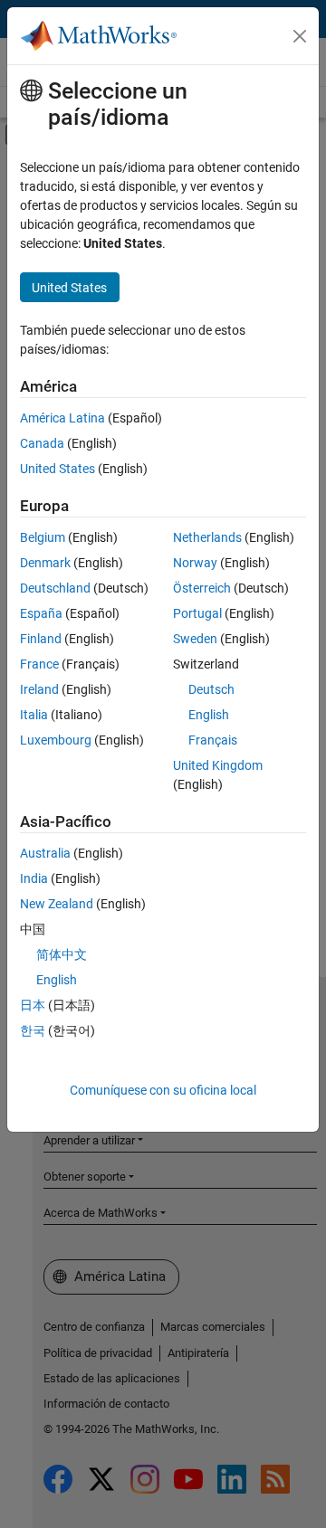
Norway (195, 562)
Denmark (45, 562)
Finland (41, 638)
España (41, 613)
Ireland (39, 689)
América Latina (62, 418)
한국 (32, 1030)
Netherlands (207, 537)
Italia (34, 714)
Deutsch (211, 689)
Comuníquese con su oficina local (163, 1090)
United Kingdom (218, 765)
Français (212, 740)
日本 (32, 1005)
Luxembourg (55, 740)
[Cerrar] (299, 36)
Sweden (195, 638)
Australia (45, 853)
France (39, 664)
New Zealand (56, 904)
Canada (42, 443)
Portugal (197, 613)
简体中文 (61, 954)
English (208, 714)
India (34, 878)
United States (57, 468)
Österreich (202, 588)
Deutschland (55, 588)
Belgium (42, 537)
